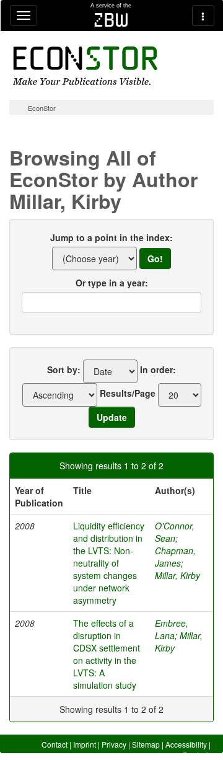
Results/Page (127, 393)
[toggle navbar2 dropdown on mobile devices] (203, 15)
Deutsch (197, 754)
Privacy (114, 744)
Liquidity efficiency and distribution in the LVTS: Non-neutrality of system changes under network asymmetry (108, 562)
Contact (55, 744)
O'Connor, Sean (175, 531)
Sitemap (146, 744)
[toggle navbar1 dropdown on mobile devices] (23, 15)
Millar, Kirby (177, 575)
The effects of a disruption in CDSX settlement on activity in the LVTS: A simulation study (106, 654)
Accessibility (186, 744)
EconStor (42, 108)
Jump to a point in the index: (111, 237)
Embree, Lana (171, 629)
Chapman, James (175, 556)
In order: (158, 369)
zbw (111, 20)
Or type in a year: (112, 282)
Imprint (84, 744)
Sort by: (64, 369)
